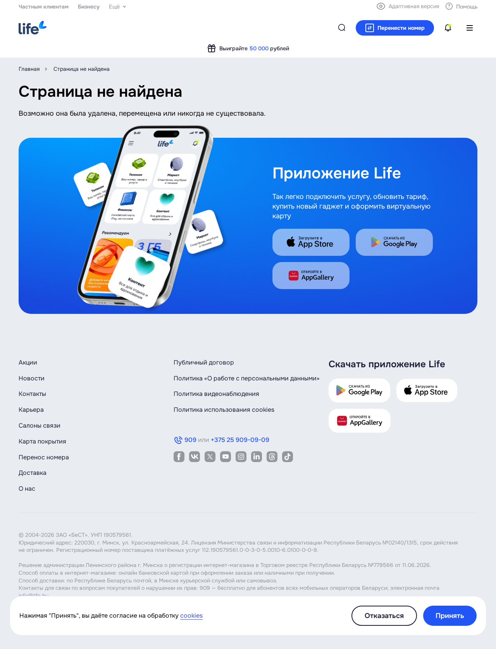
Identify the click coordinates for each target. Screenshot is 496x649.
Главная (29, 68)
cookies (191, 615)
